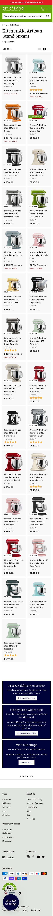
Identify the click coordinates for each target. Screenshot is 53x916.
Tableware (6, 803)
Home (4, 25)
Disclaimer (35, 910)
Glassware (6, 807)
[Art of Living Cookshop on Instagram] (28, 856)
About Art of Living (34, 799)
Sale (4, 811)
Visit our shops (26, 762)
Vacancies (31, 819)
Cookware (6, 799)
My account (7, 841)
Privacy (25, 910)
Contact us (7, 829)
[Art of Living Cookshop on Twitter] (43, 856)
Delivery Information (35, 803)
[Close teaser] (19, 893)
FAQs (29, 811)
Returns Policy (32, 807)
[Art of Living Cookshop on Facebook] (33, 856)
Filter (9, 49)
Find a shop (7, 833)
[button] (26, 888)
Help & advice (8, 837)
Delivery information (26, 698)
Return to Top (26, 776)
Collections (14, 25)
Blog (29, 815)
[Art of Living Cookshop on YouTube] (38, 856)
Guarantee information (26, 733)
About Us (6, 815)
